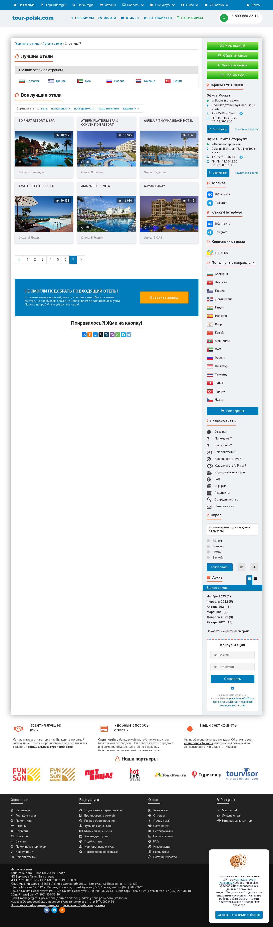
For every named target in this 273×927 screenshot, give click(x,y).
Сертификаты (160, 18)
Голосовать (219, 567)
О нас (190, 5)
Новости (133, 5)
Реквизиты (222, 493)
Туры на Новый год (97, 826)
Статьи (21, 841)
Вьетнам (221, 282)
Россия (119, 81)
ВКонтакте (222, 194)
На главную (27, 5)
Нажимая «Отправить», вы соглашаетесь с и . (232, 700)
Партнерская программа (101, 852)
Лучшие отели (231, 815)
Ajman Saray (154, 186)
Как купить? (223, 445)
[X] (101, 334)
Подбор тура (93, 841)
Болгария (33, 81)
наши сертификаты (198, 743)
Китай (219, 332)
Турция (177, 81)
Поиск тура (86, 5)
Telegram (221, 203)
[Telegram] (129, 334)
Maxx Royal (229, 810)
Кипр (218, 324)
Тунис (219, 383)
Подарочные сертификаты (103, 810)
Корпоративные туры (230, 472)
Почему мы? (223, 438)
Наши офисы (192, 18)
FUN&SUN (221, 253)
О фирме (220, 486)
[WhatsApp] (117, 334)
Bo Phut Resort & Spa (37, 120)
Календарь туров (96, 836)
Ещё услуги (162, 5)
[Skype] (123, 334)
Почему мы (84, 18)
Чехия (219, 399)
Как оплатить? (225, 452)
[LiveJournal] (106, 334)
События (22, 831)
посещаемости (84, 108)
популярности (60, 108)
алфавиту (129, 108)
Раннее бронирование (99, 821)
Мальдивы (222, 341)
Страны (110, 5)
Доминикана (223, 299)
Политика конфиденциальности (35, 905)
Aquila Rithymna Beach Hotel (168, 120)
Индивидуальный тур (237, 821)
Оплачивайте (108, 739)
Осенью (217, 546)
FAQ (217, 479)
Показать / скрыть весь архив (228, 631)
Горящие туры (56, 5)
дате (44, 108)
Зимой (216, 552)
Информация (162, 846)
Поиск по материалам (31, 846)
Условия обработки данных (84, 905)
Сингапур (221, 366)
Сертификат (220, 129)
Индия (219, 307)
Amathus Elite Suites (36, 186)
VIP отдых (217, 5)
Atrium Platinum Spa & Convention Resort (99, 122)
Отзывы (132, 18)
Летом (217, 541)
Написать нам (224, 506)
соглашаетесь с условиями (237, 881)
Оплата (110, 18)
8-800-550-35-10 (245, 16)
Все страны (235, 411)
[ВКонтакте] (84, 334)
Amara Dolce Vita (95, 186)
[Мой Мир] (95, 334)
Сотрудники (161, 826)
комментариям (109, 108)
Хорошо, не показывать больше (239, 914)
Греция (61, 81)
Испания (221, 316)
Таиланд (149, 81)
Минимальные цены (98, 831)
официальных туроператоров (50, 747)
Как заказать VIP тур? (230, 465)
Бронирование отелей (99, 815)
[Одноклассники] (89, 334)
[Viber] (112, 334)
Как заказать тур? (228, 459)
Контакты (160, 810)
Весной (217, 557)
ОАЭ (88, 81)
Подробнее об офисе (246, 129)
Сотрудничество (226, 499)
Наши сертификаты (219, 725)
